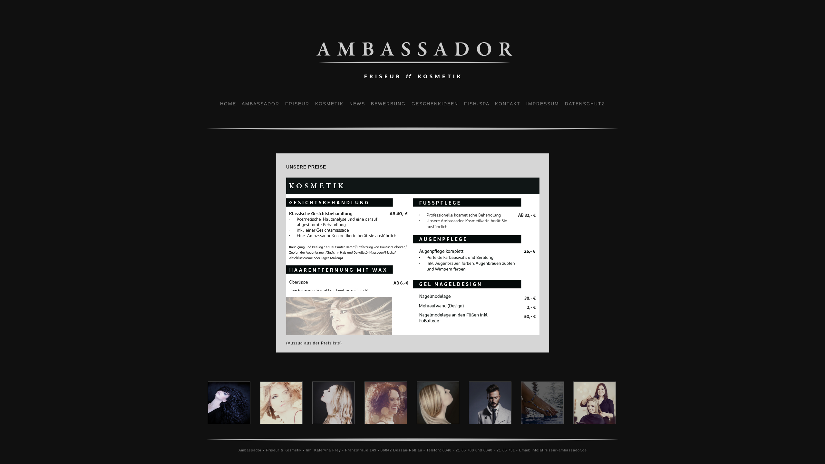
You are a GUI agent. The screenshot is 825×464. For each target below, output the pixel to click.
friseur (297, 104)
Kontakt (507, 104)
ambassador (260, 104)
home (231, 104)
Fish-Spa (476, 104)
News (357, 104)
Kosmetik (329, 104)
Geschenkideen (435, 104)
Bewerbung (388, 104)
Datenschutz (585, 104)
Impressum (542, 104)
